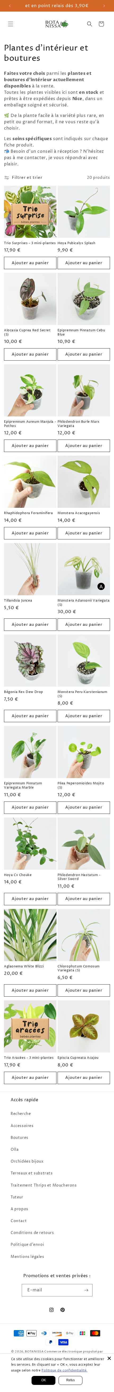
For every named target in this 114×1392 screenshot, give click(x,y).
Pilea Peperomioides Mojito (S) (81, 785)
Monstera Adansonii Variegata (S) (84, 603)
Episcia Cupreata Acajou (78, 1058)
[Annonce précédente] (10, 6)
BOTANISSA (34, 1352)
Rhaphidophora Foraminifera (28, 513)
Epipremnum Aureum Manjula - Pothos (30, 424)
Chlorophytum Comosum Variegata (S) (79, 969)
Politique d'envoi (27, 1244)
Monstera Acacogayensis (79, 513)
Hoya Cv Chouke (18, 875)
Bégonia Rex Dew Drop (23, 692)
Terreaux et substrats (32, 1173)
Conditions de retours (32, 1232)
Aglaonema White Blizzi (24, 967)
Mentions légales (27, 1256)
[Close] (109, 1358)
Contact (19, 1220)
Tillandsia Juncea (18, 601)
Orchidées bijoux (27, 1161)
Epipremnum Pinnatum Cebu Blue (81, 332)
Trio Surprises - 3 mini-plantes (30, 243)
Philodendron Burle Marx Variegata (79, 424)
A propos (19, 1209)
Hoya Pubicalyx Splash (76, 243)
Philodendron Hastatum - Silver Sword (79, 877)
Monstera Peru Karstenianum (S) (82, 694)
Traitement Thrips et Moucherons (44, 1185)
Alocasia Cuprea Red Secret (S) (27, 332)
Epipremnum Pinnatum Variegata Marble (23, 785)
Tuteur (17, 1197)
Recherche (21, 1113)
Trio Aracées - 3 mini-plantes (29, 1058)
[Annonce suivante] (104, 6)
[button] (10, 24)
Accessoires (22, 1125)
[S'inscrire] (86, 1290)
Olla (15, 1149)
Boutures (19, 1137)
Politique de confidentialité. (64, 1370)
